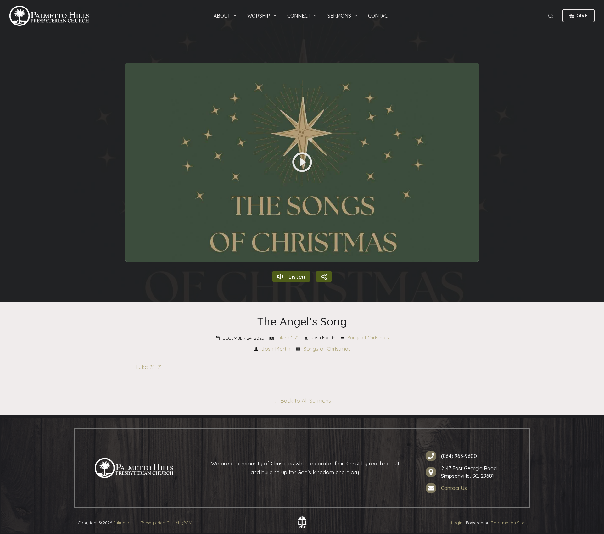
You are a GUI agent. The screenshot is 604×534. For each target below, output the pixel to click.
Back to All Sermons (305, 400)
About (222, 16)
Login (456, 522)
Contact (379, 16)
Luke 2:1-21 (287, 338)
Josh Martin (275, 348)
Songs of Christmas (368, 338)
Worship (258, 16)
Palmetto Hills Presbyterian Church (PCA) (153, 522)
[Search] (550, 16)
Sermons (339, 16)
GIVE (582, 15)
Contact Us (454, 488)
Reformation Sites (508, 522)
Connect (298, 16)
